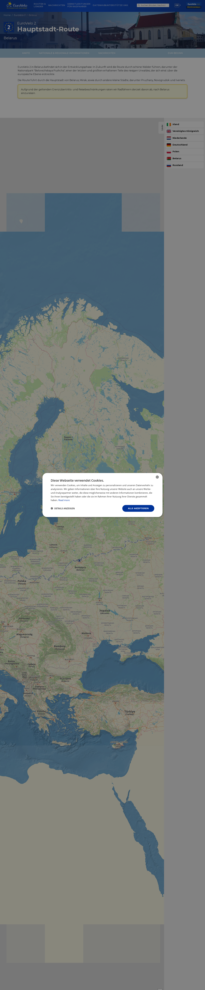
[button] (63, 508)
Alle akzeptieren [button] (138, 508)
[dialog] (102, 495)
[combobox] (157, 477)
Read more (64, 500)
